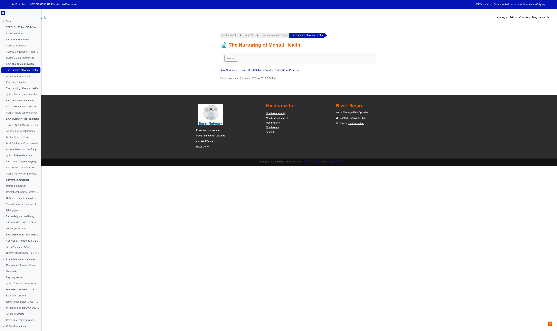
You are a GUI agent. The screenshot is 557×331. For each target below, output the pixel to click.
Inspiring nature (14, 277)
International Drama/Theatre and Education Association (22, 192)
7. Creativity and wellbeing (20, 216)
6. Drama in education (18, 180)
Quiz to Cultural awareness (20, 58)
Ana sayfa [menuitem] (502, 17)
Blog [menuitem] (534, 17)
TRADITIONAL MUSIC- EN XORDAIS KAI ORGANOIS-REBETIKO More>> (22, 125)
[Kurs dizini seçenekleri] (38, 13)
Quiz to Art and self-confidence (21, 112)
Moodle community (275, 113)
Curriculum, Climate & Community (22, 265)
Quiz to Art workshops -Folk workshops (22, 253)
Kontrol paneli (229, 35)
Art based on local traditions (20, 131)
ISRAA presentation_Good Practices (22, 302)
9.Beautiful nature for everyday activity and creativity (22, 259)
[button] (483, 4)
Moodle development (277, 118)
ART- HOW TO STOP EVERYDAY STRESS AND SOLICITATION (22, 167)
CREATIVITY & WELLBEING (21, 222)
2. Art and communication (20, 64)
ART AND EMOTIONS (17, 247)
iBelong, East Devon (16, 228)
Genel (9, 21)
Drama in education (16, 186)
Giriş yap (540, 4)
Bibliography (12, 210)
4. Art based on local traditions (22, 119)
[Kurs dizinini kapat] (3, 13)
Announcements (14, 33)
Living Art (248, 35)
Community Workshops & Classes (22, 241)
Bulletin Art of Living (16, 295)
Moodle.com (272, 127)
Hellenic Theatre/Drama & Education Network (22, 198)
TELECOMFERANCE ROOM (21, 27)
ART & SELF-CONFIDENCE (21, 106)
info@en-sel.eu (69, 4)
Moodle (337, 161)
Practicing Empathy (16, 82)
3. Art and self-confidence (20, 100)
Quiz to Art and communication (21, 94)
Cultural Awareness (16, 45)
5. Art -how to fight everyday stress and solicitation (22, 161)
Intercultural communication (20, 320)
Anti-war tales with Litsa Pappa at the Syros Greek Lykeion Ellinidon (22, 149)
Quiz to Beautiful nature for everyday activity (22, 283)
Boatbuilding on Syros (17, 137)
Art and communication (18, 76)
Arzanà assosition (15, 314)
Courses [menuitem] (523, 17)
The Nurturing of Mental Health (22, 70)
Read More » (203, 146)
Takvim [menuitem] (513, 17)
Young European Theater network (22, 204)
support (270, 132)
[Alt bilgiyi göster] (550, 323)
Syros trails (12, 271)
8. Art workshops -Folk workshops (22, 234)
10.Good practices (16, 326)
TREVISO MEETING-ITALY (20, 289)
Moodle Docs (273, 123)
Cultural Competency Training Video (22, 52)
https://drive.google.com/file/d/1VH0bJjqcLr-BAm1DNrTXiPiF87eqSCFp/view (259, 70)
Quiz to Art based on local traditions (22, 155)
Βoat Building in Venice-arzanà (22, 143)
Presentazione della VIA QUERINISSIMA (22, 308)
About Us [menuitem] (544, 17)
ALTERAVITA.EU (310, 161)
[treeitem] (20, 27)
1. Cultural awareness (17, 39)
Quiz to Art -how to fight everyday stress (22, 173)
